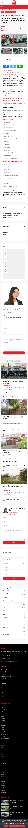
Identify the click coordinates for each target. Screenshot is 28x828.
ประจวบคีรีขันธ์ (4, 734)
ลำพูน (2, 759)
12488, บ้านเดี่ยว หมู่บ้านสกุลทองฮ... (16, 813)
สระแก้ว (3, 770)
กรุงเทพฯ (4, 29)
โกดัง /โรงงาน (6, 631)
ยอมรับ (6, 825)
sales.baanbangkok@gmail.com (13, 317)
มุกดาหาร (3, 752)
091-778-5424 (6, 655)
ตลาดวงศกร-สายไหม (11, 29)
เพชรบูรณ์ (3, 792)
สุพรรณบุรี (3, 774)
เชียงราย (3, 786)
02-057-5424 (6, 658)
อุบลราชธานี (3, 783)
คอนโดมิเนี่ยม (6, 594)
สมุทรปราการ (4, 761)
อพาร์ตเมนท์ (5, 627)
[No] (26, 823)
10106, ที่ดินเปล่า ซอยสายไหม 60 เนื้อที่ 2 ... (13, 418)
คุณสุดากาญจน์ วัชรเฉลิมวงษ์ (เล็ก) (13, 430)
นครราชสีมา (3, 723)
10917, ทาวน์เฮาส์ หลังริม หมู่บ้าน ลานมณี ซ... (12, 452)
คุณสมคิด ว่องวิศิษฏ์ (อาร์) (11, 465)
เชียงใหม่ (3, 788)
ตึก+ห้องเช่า (5, 597)
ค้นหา (14, 578)
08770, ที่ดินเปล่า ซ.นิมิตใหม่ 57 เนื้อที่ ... (12, 487)
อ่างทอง (3, 781)
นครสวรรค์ (3, 725)
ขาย (3, 12)
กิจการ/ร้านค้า (6, 590)
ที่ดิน (4, 607)
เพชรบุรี (3, 790)
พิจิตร (2, 743)
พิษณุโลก (3, 745)
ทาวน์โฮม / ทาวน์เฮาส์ (7, 604)
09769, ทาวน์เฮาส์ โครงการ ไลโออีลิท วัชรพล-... (13, 382)
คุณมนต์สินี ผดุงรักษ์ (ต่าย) (12, 396)
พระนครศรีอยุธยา (5, 738)
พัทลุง (2, 741)
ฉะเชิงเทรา (3, 714)
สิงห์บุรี (2, 772)
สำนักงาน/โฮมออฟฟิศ (7, 621)
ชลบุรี (2, 716)
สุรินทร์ (2, 777)
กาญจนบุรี (3, 709)
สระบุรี (2, 768)
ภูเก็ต (2, 747)
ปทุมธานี (3, 732)
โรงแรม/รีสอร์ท (6, 634)
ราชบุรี (2, 756)
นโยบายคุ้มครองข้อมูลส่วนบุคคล (17, 825)
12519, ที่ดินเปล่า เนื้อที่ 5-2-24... (17, 806)
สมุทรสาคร (3, 765)
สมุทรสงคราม (4, 763)
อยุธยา (2, 779)
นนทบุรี (2, 727)
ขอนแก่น (3, 712)
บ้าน (4, 614)
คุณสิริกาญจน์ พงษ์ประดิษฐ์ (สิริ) (13, 308)
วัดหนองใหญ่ (19, 29)
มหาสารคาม (3, 750)
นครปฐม (3, 721)
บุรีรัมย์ (2, 729)
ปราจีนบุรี (3, 736)
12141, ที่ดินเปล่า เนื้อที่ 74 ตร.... (16, 800)
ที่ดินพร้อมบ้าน (6, 611)
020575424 (9, 312)
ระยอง (2, 754)
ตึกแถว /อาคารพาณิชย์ (10, 12)
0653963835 (9, 315)
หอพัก (4, 624)
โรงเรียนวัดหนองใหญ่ (13, 215)
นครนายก (3, 718)
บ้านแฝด (5, 617)
